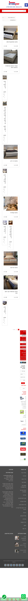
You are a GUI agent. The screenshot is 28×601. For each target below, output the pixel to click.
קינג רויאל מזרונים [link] (22, 498)
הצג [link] (12, 20)
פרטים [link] (5, 46)
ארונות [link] (24, 354)
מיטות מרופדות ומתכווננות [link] (24, 334)
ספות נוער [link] (24, 352)
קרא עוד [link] (15, 46)
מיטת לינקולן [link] (5, 310)
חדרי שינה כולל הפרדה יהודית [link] (23, 340)
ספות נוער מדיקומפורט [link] (23, 486)
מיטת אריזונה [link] (14, 267)
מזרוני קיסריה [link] (23, 501)
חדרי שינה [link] (24, 337)
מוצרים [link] (24, 475)
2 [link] (16, 329)
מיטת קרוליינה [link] (5, 230)
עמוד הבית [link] (23, 472)
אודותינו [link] (24, 519)
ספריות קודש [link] (23, 357)
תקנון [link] (25, 525)
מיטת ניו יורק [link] (14, 161)
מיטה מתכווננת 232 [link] (12, 42)
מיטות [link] (24, 350)
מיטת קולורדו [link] (14, 212)
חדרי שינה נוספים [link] (24, 348)
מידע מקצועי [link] (23, 522)
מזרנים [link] (24, 331)
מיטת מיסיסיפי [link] (5, 84)
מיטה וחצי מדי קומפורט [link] (23, 491)
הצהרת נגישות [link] (23, 359)
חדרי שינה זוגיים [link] (24, 345)
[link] (26, 5)
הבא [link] (14, 329)
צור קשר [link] (24, 528)
